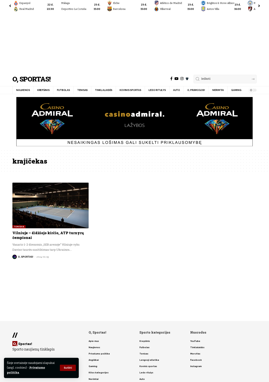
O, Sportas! (31, 79)
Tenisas (19, 227)
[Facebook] (171, 79)
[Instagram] (182, 79)
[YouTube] (176, 79)
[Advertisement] (134, 42)
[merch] (187, 78)
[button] (68, 368)
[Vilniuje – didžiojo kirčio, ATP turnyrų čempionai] (50, 205)
